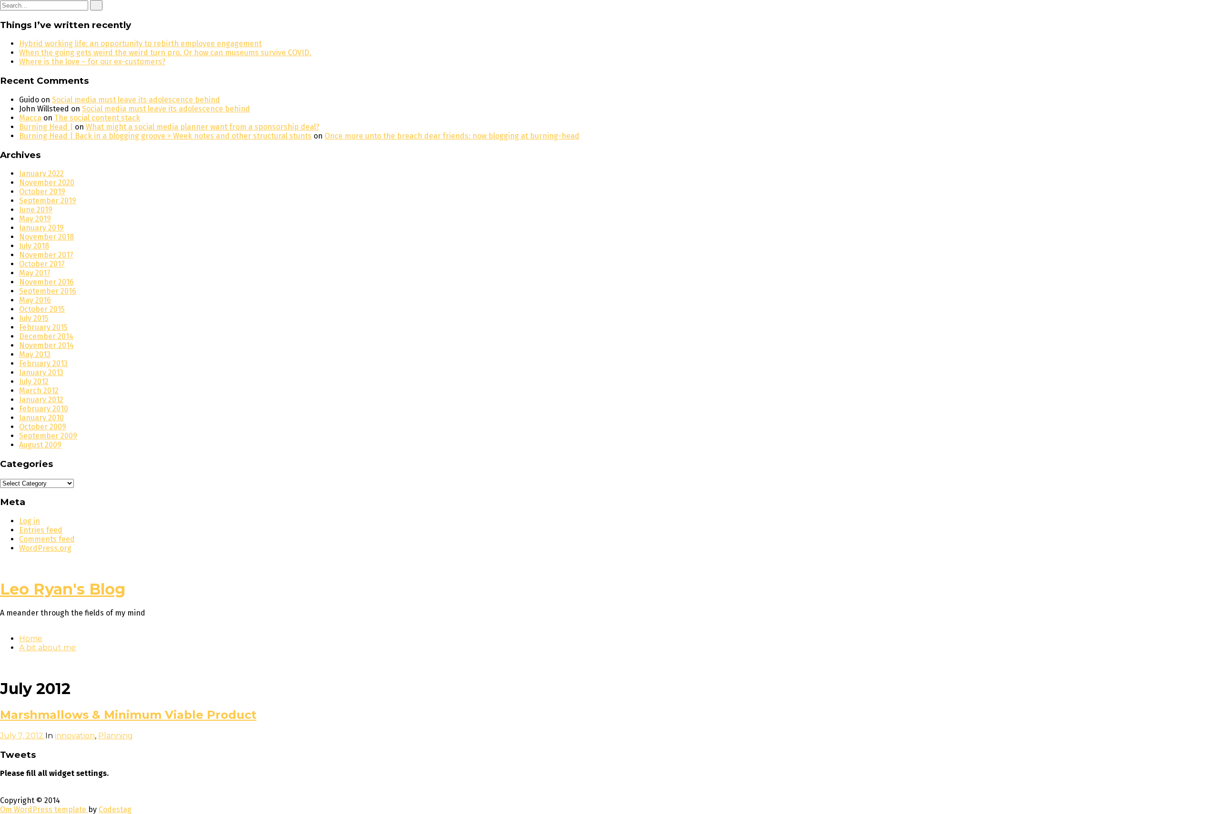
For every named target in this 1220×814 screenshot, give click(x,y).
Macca (30, 117)
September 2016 (47, 291)
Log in (29, 521)
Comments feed (47, 539)
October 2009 (42, 426)
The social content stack (97, 117)
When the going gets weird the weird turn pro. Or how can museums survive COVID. (165, 52)
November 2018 (46, 236)
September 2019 (47, 200)
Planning (115, 735)
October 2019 (42, 191)
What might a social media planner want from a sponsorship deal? (202, 126)
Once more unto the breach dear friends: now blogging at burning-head (452, 135)
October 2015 (42, 309)
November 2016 (46, 282)
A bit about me (47, 647)
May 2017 (35, 273)
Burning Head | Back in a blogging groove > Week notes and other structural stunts (165, 135)
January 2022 (41, 173)
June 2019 (35, 209)
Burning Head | (46, 126)
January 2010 (41, 417)
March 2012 (39, 390)
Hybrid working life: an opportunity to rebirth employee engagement (140, 43)
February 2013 (43, 363)
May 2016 (35, 300)
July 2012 (34, 381)
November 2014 (46, 345)
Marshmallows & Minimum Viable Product (128, 715)
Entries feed (40, 530)
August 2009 (40, 444)
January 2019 (41, 227)
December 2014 (46, 336)
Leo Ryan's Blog (62, 589)
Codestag (115, 809)
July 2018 (34, 245)
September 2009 (48, 435)
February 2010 (43, 408)
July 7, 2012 (22, 735)
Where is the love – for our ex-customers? (92, 61)
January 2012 (41, 399)
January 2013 (41, 372)
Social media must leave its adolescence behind (136, 99)
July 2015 (34, 318)
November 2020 (46, 182)
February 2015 (43, 327)
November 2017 (46, 254)
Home (30, 638)
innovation (75, 735)
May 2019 (35, 218)
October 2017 (42, 263)
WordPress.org (45, 548)
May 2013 (35, 354)
